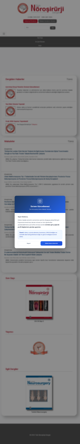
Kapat (29, 243)
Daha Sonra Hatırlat (51, 243)
